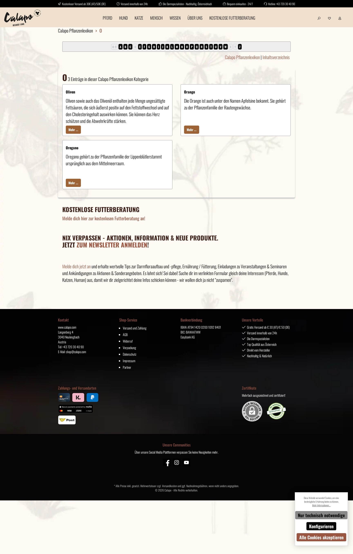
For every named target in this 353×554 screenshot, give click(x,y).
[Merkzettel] (329, 18)
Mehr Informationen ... (321, 505)
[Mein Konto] (340, 18)
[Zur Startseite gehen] (22, 17)
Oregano (72, 147)
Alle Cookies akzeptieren (321, 537)
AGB (125, 334)
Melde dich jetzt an (76, 266)
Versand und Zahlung (134, 328)
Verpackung (129, 347)
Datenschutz (129, 354)
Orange (189, 91)
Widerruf (128, 341)
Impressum (129, 360)
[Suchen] (319, 18)
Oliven (70, 91)
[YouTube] (186, 462)
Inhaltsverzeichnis (276, 57)
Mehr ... (73, 129)
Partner (127, 367)
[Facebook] (166, 462)
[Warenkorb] (347, 16)
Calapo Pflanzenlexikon (242, 57)
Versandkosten (169, 486)
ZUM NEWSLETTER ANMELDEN (112, 244)
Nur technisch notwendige (321, 515)
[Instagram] (176, 462)
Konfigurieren (321, 526)
